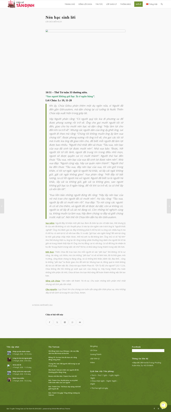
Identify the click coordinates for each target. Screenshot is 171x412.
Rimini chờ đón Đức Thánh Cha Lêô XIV (62, 376)
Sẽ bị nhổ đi (17, 365)
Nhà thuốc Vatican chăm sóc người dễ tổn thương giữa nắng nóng (63, 371)
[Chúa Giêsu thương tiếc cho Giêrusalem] (169, 206)
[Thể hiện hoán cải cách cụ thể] (2, 206)
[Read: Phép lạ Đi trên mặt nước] (9, 373)
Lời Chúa (93, 350)
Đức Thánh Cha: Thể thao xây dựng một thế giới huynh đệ (64, 388)
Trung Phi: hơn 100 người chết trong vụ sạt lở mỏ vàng (64, 365)
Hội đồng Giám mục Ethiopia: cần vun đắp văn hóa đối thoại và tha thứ (63, 352)
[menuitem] (70, 4)
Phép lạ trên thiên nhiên (21, 351)
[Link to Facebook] (154, 409)
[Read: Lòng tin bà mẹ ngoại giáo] (9, 359)
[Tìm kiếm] (161, 4)
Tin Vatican (53, 347)
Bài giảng (93, 346)
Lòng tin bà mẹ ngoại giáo (22, 358)
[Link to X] (158, 409)
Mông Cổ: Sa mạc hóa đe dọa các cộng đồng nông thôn (62, 358)
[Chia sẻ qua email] (80, 322)
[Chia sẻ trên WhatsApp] (72, 322)
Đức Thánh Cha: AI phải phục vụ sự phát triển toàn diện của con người (63, 381)
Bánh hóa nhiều (18, 378)
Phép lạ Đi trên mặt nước (22, 371)
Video (92, 362)
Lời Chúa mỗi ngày (54, 22)
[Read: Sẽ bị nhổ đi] (9, 366)
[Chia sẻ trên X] (57, 322)
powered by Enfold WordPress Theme (56, 409)
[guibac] (85, 59)
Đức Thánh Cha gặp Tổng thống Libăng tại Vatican (64, 394)
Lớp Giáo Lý (95, 358)
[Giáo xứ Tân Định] (21, 4)
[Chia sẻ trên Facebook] (49, 322)
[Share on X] (64, 322)
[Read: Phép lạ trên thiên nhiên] (9, 353)
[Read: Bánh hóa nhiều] (9, 379)
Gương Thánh (95, 354)
